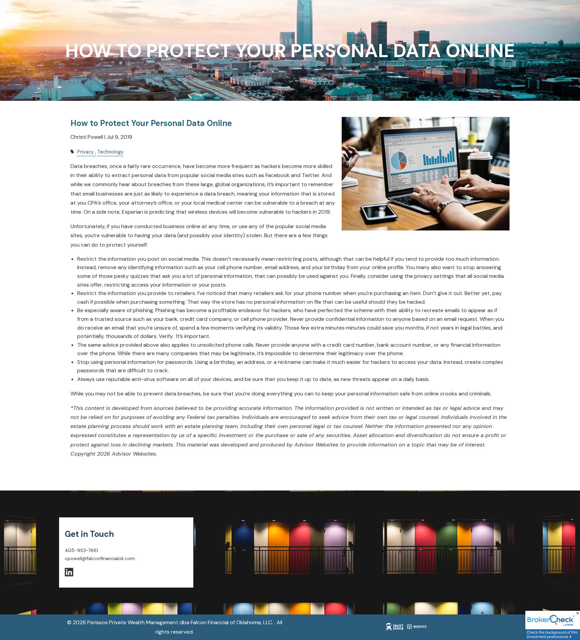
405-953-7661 (81, 550)
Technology (110, 152)
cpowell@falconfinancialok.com (100, 558)
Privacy (85, 152)
